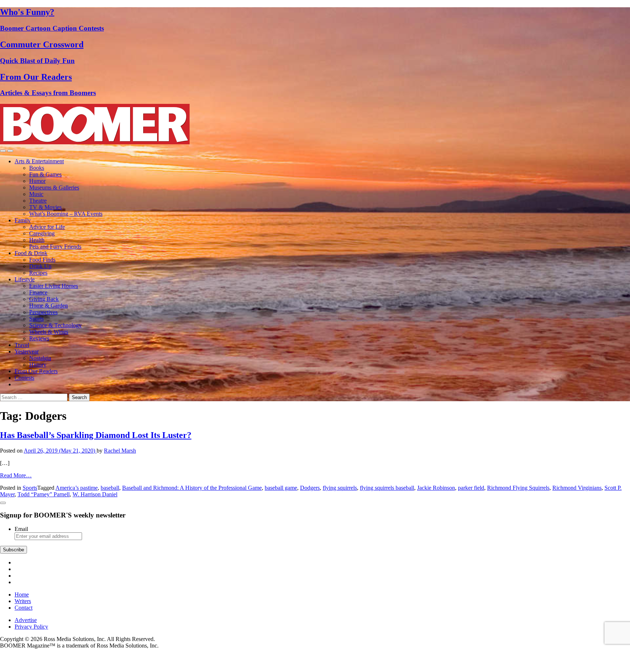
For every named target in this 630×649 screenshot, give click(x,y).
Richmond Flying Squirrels (518, 488)
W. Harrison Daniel (95, 494)
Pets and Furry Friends (55, 246)
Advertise (26, 620)
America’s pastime (76, 488)
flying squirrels (340, 488)
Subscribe (13, 549)
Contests (24, 378)
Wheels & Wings (48, 332)
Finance (38, 292)
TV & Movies (45, 207)
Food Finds (42, 260)
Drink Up (40, 266)
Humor (37, 181)
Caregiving (42, 233)
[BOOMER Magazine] (95, 142)
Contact (23, 608)
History (37, 364)
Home (22, 594)
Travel (22, 345)
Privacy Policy (31, 626)
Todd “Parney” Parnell (44, 494)
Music (36, 194)
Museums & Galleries (54, 187)
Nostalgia (40, 358)
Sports (36, 319)
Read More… (16, 475)
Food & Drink (31, 253)
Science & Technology (55, 325)
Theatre (38, 201)
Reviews (39, 338)
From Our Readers (36, 371)
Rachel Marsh (120, 450)
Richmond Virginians (577, 488)
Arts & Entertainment (39, 161)
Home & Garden (48, 305)
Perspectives (43, 312)
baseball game (281, 488)
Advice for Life (47, 227)
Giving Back (44, 299)
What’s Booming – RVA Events (65, 214)
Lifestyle (25, 279)
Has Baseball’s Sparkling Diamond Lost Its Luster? (95, 435)
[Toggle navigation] (3, 151)
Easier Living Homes (53, 286)
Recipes (38, 273)
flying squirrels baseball (387, 488)
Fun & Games (45, 174)
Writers (23, 601)
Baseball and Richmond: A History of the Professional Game (192, 488)
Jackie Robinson (436, 488)
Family (23, 220)
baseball (110, 488)
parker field (471, 488)
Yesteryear (27, 351)
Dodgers (310, 488)
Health (36, 240)
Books (36, 168)
